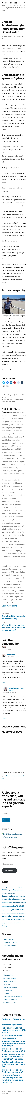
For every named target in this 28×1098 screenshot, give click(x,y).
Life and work (18, 910)
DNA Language (8, 939)
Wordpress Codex (9, 981)
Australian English (9, 399)
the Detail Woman (9, 978)
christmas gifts (11, 893)
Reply (3, 682)
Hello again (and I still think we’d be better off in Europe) (14, 1030)
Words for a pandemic (12, 1025)
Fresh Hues (7, 984)
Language (11, 397)
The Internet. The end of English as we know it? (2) (14, 1050)
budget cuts (10, 890)
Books (4, 890)
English (6, 397)
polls (20, 913)
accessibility (4, 887)
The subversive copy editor (12, 996)
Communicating (8, 896)
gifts (3, 902)
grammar (19, 902)
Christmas (4, 893)
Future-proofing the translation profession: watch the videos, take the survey (12, 1078)
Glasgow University (12, 902)
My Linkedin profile (10, 942)
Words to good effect (11, 3)
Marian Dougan (8, 36)
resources (15, 916)
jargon (11, 906)
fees (24, 899)
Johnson (6, 993)
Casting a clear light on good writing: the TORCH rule (13, 1064)
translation (10, 919)
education (5, 899)
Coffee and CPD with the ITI (13, 1020)
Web (9, 923)
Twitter (23, 919)
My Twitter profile (9, 945)
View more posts (9, 606)
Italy (8, 906)
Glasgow (6, 902)
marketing (4, 913)
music (9, 913)
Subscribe (9, 870)
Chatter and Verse (9, 1003)
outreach (13, 913)
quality (9, 916)
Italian (5, 906)
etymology (19, 899)
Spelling (20, 916)
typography (4, 923)
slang (13, 401)
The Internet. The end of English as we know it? (13, 1071)
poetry (17, 913)
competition (18, 896)
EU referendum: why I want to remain (12, 1036)
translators (18, 919)
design (23, 896)
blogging (19, 887)
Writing (4, 926)
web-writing (13, 923)
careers (21, 890)
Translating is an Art (10, 987)
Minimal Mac (8, 990)
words (19, 923)
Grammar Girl (8, 975)
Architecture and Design (12, 887)
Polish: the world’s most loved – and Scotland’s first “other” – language (13, 1056)
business (16, 890)
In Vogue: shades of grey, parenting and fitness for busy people (13, 1043)
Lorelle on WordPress (10, 1000)
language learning (7, 910)
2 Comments (7, 39)
